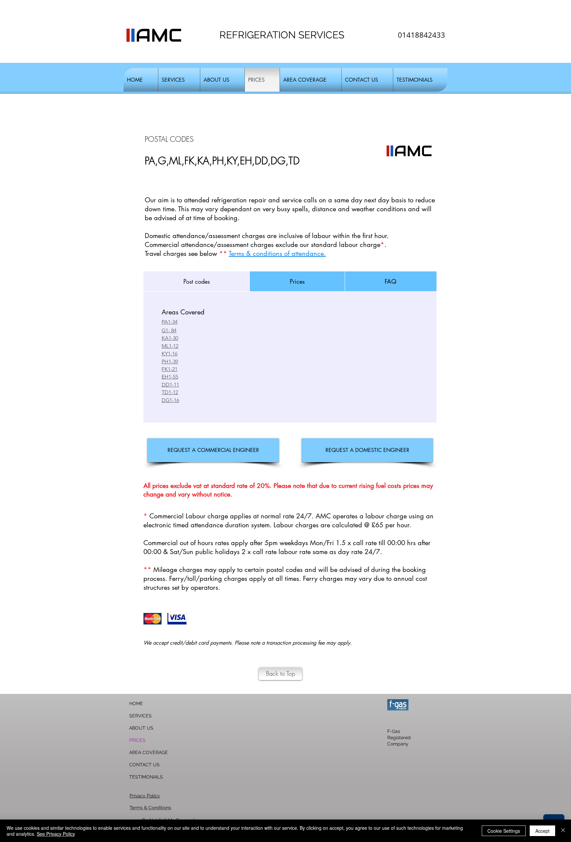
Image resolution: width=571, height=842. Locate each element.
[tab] (196, 281)
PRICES (137, 740)
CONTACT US (144, 764)
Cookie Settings (503, 830)
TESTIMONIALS (146, 777)
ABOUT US (141, 728)
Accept (542, 830)
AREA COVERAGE (148, 752)
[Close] (563, 831)
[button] (179, 80)
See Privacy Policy (56, 833)
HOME (136, 703)
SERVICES (140, 715)
